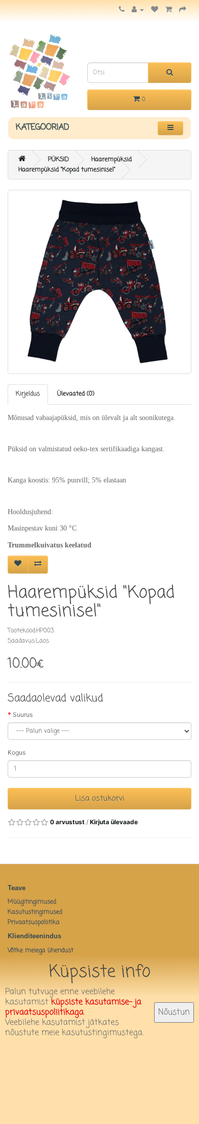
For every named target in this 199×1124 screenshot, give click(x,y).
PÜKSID (58, 159)
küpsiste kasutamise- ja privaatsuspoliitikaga (73, 1007)
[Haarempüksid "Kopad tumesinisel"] (99, 282)
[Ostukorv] (168, 10)
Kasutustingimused (35, 912)
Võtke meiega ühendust (40, 950)
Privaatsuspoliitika (34, 922)
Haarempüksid (111, 159)
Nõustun (174, 1012)
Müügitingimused (32, 902)
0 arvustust (67, 822)
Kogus (17, 752)
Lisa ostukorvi (100, 798)
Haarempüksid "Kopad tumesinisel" (66, 169)
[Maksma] (182, 10)
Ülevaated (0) (75, 394)
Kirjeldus (28, 394)
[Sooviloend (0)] (154, 10)
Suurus (23, 714)
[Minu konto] (138, 10)
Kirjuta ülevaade (114, 822)
